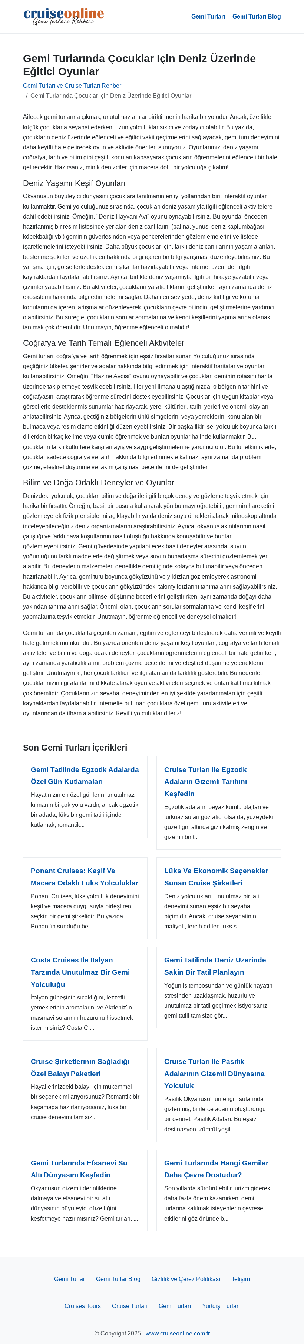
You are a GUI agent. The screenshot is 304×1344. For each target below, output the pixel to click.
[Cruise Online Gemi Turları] (64, 17)
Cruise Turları (130, 1306)
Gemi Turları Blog (256, 16)
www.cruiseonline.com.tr (178, 1333)
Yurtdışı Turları (221, 1306)
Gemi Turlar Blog (118, 1279)
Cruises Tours (83, 1306)
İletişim (240, 1279)
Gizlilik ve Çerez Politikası (186, 1279)
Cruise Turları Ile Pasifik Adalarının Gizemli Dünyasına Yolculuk (214, 1073)
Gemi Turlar (69, 1279)
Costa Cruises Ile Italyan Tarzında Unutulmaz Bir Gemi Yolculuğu (80, 972)
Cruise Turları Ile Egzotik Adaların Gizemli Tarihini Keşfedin (205, 782)
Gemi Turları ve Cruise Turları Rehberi (73, 86)
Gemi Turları (208, 16)
